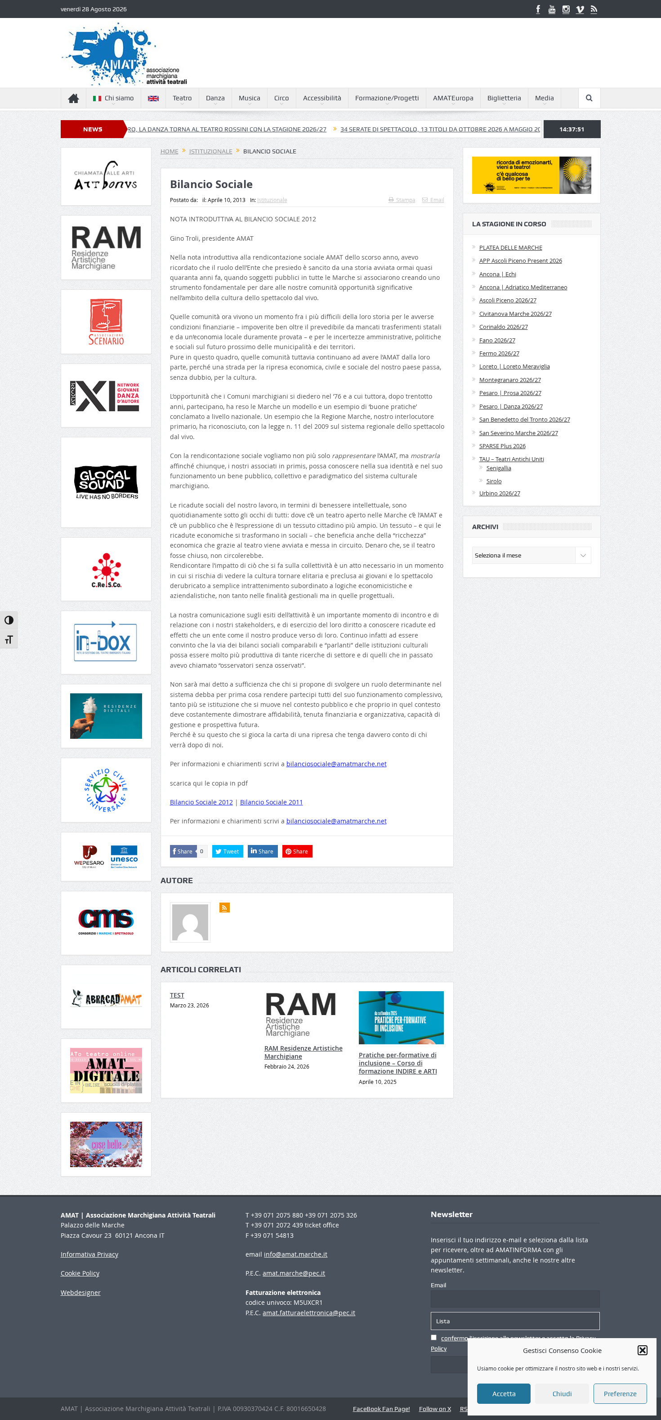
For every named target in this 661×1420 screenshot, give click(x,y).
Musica (249, 98)
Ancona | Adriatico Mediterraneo (523, 287)
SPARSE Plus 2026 (502, 446)
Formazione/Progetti (387, 98)
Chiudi (562, 1394)
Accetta (504, 1394)
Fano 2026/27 (497, 340)
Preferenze (620, 1394)
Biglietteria (504, 98)
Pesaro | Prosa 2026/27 (510, 393)
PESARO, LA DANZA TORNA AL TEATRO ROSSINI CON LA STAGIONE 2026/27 (172, 129)
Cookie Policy (80, 1273)
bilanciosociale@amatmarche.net (336, 763)
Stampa (405, 199)
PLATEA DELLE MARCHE (510, 247)
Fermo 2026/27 (499, 353)
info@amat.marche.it (295, 1254)
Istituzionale (272, 199)
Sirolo (494, 481)
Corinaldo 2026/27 (503, 327)
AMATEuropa (453, 98)
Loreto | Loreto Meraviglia (514, 366)
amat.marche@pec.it (294, 1273)
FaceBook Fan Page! (381, 1408)
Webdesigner (81, 1292)
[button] (642, 1350)
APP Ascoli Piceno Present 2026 (520, 260)
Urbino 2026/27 (499, 493)
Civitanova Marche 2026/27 (515, 314)
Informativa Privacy (89, 1254)
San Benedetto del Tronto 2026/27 (524, 419)
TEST (177, 995)
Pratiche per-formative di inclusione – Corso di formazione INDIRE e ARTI (398, 1063)
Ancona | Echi (497, 274)
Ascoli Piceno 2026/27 (507, 300)
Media (544, 98)
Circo (281, 98)
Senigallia (499, 468)
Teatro (182, 98)
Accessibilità (322, 98)
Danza (215, 98)
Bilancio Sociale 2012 (201, 802)
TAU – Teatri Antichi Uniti (511, 459)
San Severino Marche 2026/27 (518, 433)
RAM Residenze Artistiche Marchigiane (303, 1052)
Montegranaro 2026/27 (510, 380)
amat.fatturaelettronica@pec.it (309, 1312)
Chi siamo (119, 98)
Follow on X (435, 1408)
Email (437, 199)
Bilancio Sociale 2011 (271, 802)
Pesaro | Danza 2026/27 (511, 406)
